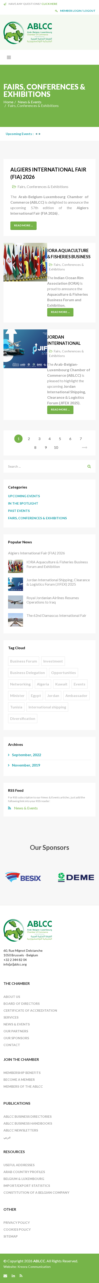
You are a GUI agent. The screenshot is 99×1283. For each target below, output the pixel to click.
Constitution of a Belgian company (36, 1192)
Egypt (36, 695)
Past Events (19, 511)
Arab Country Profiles (24, 1172)
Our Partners (15, 1031)
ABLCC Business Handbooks (27, 1123)
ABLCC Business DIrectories (27, 1116)
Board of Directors (21, 1003)
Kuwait (61, 684)
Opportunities (63, 672)
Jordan (53, 695)
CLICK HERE (49, 4)
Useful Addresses (19, 1165)
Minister (17, 695)
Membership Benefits (22, 1073)
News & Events (29, 102)
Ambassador (76, 695)
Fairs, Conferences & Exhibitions (42, 186)
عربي (7, 1137)
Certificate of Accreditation (30, 1010)
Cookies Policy (17, 1229)
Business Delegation (27, 672)
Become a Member (19, 1079)
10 (56, 447)
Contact (11, 1045)
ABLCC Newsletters (20, 1130)
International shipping (47, 707)
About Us (11, 997)
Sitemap (10, 1236)
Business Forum (23, 661)
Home (8, 102)
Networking (20, 684)
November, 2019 (25, 765)
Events (79, 684)
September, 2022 (26, 754)
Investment (53, 661)
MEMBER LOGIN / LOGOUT (78, 10)
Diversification (22, 718)
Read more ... (23, 225)
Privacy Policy (16, 1222)
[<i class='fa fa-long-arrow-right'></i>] (84, 447)
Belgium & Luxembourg (23, 1179)
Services (10, 1017)
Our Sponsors (16, 1038)
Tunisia (16, 707)
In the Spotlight (23, 503)
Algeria (43, 684)
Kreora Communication (34, 1267)
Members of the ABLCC (23, 1086)
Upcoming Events (24, 496)
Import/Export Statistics (26, 1186)
